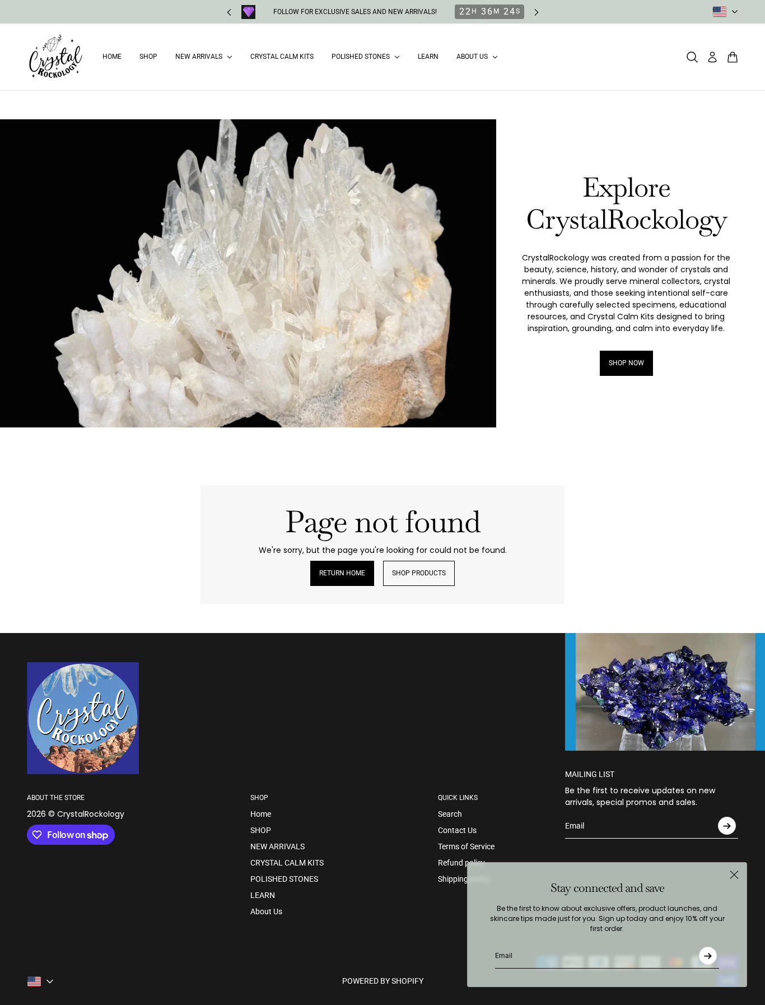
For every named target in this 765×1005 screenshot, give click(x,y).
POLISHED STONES (284, 878)
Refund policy (461, 862)
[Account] (712, 57)
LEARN (262, 895)
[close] (734, 875)
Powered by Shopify (382, 980)
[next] (536, 12)
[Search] (692, 57)
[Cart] (732, 57)
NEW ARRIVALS (277, 846)
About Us (266, 911)
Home (260, 813)
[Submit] (708, 956)
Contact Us (457, 830)
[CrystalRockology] (56, 56)
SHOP (260, 830)
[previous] (229, 12)
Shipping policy (464, 878)
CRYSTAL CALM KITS (287, 862)
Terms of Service (466, 846)
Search (450, 813)
